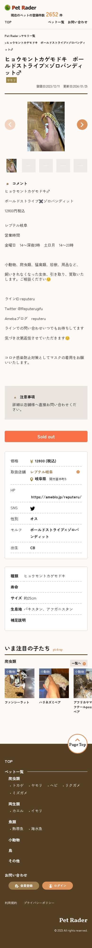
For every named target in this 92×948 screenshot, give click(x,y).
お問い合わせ (78, 22)
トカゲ (18, 785)
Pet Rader (11, 36)
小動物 (14, 840)
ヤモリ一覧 (28, 36)
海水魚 (36, 828)
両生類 (14, 804)
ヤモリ (36, 785)
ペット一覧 (56, 22)
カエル (18, 810)
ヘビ (54, 785)
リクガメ (72, 785)
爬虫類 (14, 778)
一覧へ (76, 663)
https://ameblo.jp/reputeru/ (56, 497)
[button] (82, 124)
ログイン (60, 885)
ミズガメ (19, 793)
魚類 (12, 821)
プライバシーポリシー (39, 902)
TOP (8, 22)
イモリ (36, 810)
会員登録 (26, 885)
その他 (14, 861)
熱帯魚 (18, 828)
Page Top (77, 745)
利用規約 (11, 902)
